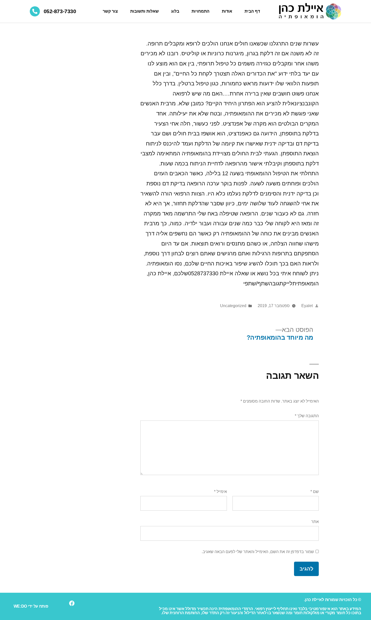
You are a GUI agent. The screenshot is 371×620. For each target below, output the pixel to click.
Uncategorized (233, 306)
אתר (315, 521)
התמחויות (200, 11)
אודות (227, 11)
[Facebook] (71, 603)
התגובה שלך (307, 416)
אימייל (220, 491)
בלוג (175, 11)
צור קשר (110, 11)
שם (314, 491)
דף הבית (252, 11)
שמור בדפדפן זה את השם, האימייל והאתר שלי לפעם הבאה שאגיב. (258, 552)
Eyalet (307, 306)
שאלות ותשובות (144, 11)
